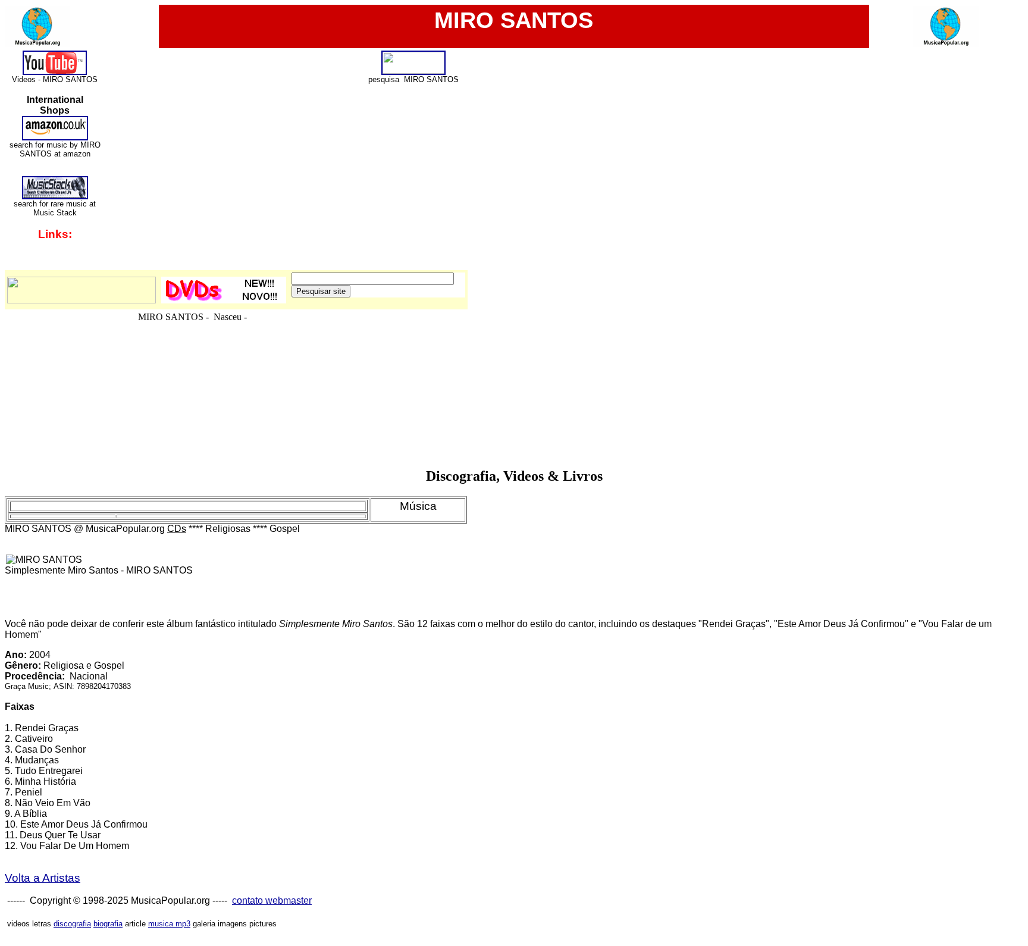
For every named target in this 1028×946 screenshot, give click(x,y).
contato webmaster (272, 900)
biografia (108, 923)
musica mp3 (169, 923)
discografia (72, 923)
